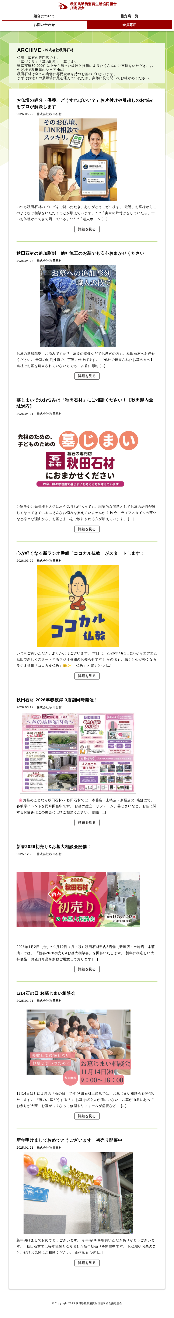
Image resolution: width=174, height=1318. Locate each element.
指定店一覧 (130, 16)
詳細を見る (87, 229)
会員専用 (129, 25)
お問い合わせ (44, 25)
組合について (44, 16)
